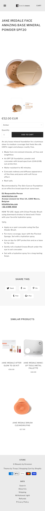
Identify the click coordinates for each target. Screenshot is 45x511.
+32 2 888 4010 (9, 207)
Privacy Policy (22, 502)
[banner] (23, 5)
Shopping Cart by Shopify (30, 468)
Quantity (5, 130)
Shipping (22, 492)
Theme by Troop (11, 468)
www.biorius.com (9, 196)
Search (22, 486)
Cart (38, 6)
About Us (22, 489)
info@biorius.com (10, 204)
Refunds (22, 499)
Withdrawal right (22, 495)
